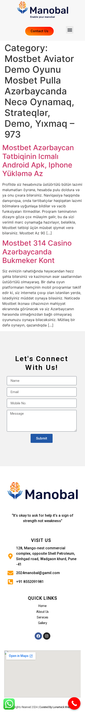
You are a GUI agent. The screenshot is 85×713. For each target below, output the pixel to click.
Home (42, 606)
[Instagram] (46, 636)
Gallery (42, 623)
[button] (69, 30)
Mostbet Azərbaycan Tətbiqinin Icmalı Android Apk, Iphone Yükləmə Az (38, 160)
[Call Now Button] (74, 703)
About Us (42, 611)
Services (42, 617)
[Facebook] (38, 636)
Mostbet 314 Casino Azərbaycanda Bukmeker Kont (37, 252)
